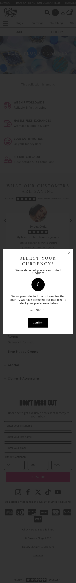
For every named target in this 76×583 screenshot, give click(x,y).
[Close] (69, 253)
